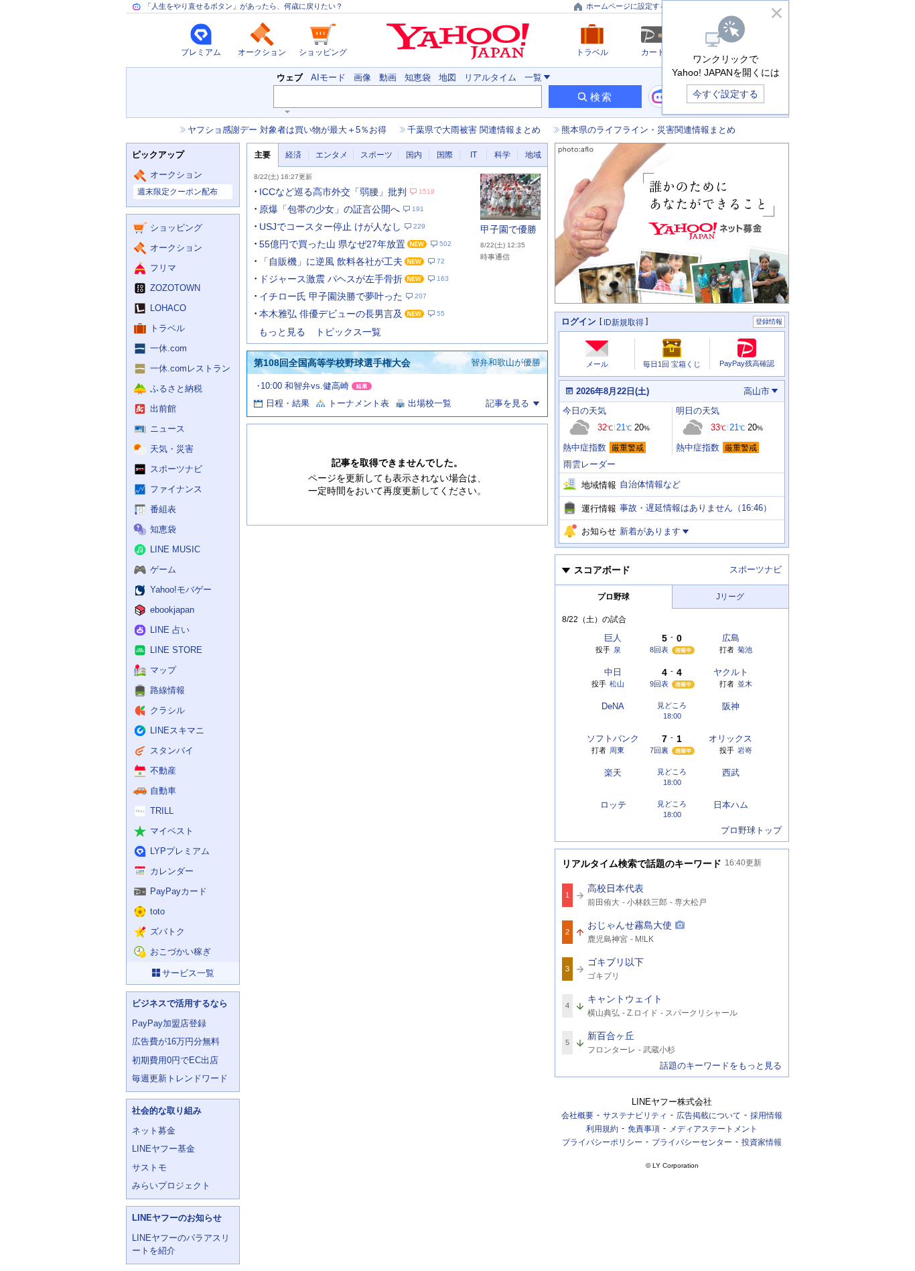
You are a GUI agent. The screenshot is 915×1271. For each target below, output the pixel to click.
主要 (263, 155)
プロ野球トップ (751, 830)
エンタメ (331, 155)
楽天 (613, 772)
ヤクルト (730, 672)
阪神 (731, 706)
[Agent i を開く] (659, 96)
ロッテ (613, 804)
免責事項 (644, 1129)
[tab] (262, 155)
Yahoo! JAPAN (457, 41)
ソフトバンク (613, 738)
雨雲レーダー (589, 464)
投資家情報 (762, 1142)
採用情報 (766, 1115)
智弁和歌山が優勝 (506, 362)
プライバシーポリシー (602, 1142)
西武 (731, 772)
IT (473, 155)
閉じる (776, 12)
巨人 (613, 637)
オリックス (730, 738)
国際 (445, 155)
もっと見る (282, 332)
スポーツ (376, 155)
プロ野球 (613, 596)
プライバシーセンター (692, 1142)
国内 (414, 155)
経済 (293, 155)
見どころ (672, 705)
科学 (502, 155)
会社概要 (577, 1115)
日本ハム (730, 804)
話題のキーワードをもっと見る (721, 1065)
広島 (731, 637)
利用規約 (602, 1129)
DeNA (613, 706)
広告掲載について (709, 1115)
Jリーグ (730, 596)
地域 (533, 155)
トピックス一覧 (348, 332)
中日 (613, 672)
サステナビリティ (635, 1115)
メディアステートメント (713, 1129)
